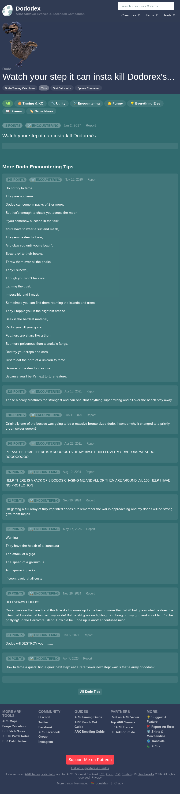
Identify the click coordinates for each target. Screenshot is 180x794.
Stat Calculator (62, 88)
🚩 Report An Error (160, 727)
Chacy (118, 783)
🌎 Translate (156, 741)
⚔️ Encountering (43, 125)
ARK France (124, 727)
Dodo (6, 69)
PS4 (117, 774)
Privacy (96, 777)
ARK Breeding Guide (90, 731)
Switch (126, 774)
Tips (44, 88)
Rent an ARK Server (125, 717)
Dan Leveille (146, 774)
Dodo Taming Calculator (20, 88)
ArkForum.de (125, 732)
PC (102, 774)
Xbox (109, 774)
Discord (44, 717)
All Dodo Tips (90, 691)
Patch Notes (16, 731)
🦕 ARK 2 (153, 746)
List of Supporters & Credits (90, 768)
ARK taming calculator (40, 774)
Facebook (45, 727)
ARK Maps (9, 721)
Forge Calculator (14, 726)
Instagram (45, 741)
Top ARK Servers (123, 722)
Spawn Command (89, 88)
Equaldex (101, 783)
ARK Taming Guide (88, 717)
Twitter (43, 722)
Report (91, 125)
